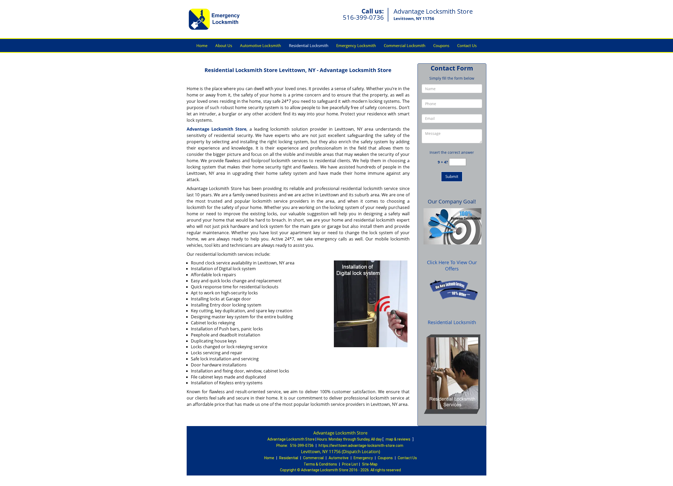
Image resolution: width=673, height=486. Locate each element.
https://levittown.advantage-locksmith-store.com (361, 445)
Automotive (339, 458)
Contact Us (467, 45)
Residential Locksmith (308, 45)
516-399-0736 (363, 17)
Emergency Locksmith (356, 45)
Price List (350, 464)
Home (201, 45)
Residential (288, 458)
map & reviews (398, 439)
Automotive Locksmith (260, 45)
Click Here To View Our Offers (452, 265)
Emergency (363, 458)
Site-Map (370, 464)
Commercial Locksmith (404, 45)
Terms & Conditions (320, 464)
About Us (223, 45)
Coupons (441, 45)
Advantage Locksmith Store (216, 129)
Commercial (313, 458)
